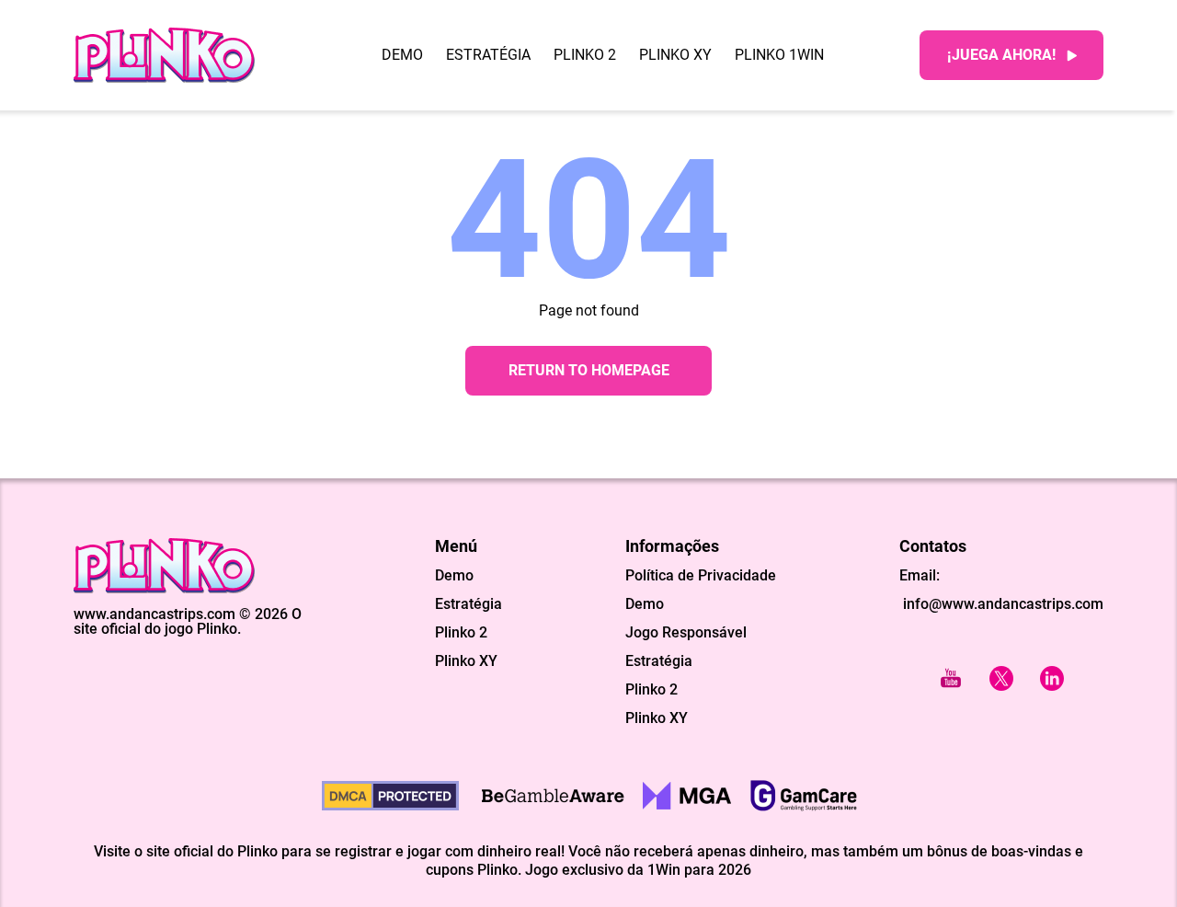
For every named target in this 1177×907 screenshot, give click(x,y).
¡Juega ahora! (1001, 54)
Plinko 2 (585, 55)
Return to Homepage (589, 370)
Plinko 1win (779, 55)
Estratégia (488, 55)
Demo (402, 55)
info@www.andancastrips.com (1001, 604)
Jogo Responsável (686, 633)
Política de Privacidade (700, 575)
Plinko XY (675, 55)
